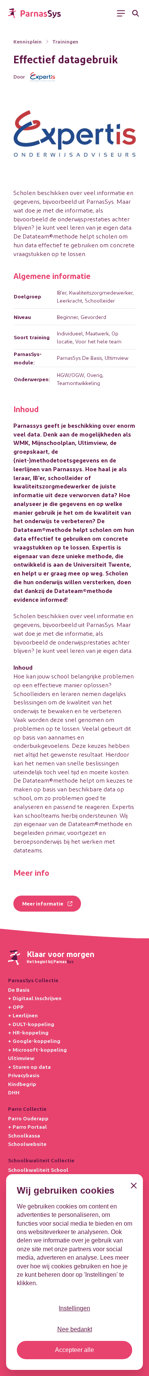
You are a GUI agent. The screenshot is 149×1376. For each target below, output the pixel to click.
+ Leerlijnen (23, 1015)
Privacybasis (23, 1075)
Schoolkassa (24, 1135)
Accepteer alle (74, 1350)
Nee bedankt (74, 1329)
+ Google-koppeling (34, 1041)
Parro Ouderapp (28, 1118)
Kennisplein (27, 41)
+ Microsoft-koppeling (37, 1049)
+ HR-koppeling (28, 1032)
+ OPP (16, 1007)
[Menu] (121, 13)
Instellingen (74, 1308)
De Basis (18, 989)
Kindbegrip (22, 1084)
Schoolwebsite (27, 1144)
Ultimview (21, 1058)
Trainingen (65, 41)
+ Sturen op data (29, 1066)
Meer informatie (42, 903)
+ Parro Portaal (27, 1126)
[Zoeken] (135, 13)
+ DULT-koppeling (31, 1024)
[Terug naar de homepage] (34, 13)
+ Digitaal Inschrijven (35, 998)
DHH (13, 1092)
